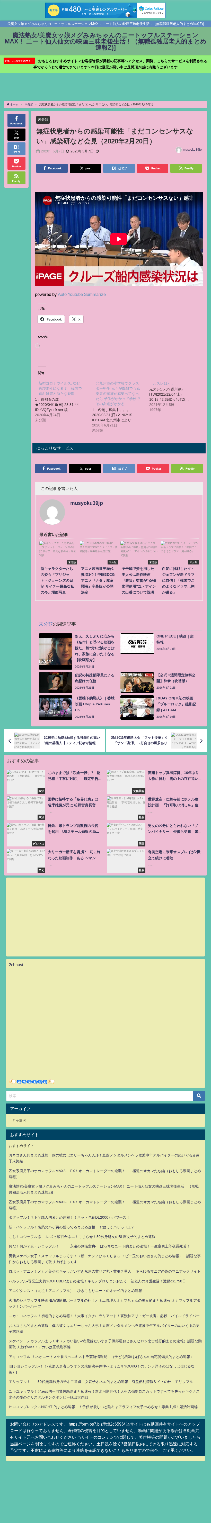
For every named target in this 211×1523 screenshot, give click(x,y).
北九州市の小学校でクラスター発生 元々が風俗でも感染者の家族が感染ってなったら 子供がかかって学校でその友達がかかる (118, 393)
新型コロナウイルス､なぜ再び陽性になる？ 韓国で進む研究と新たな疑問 (60, 388)
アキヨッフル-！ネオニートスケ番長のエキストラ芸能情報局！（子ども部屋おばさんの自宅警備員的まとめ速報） (101, 1356)
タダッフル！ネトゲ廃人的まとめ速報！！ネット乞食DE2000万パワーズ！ (69, 1217)
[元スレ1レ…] (177, 396)
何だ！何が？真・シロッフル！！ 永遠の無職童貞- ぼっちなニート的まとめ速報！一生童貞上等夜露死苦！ (99, 1246)
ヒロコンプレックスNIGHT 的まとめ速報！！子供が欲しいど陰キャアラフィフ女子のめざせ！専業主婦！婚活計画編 (103, 1407)
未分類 (43, 119)
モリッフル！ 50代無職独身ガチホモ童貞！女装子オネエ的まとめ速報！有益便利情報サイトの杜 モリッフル (101, 1381)
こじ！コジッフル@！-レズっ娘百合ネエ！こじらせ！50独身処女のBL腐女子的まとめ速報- (83, 1236)
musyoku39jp (192, 149)
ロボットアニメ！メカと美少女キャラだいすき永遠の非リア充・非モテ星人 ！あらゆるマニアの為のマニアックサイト (105, 1271)
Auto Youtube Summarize (82, 294)
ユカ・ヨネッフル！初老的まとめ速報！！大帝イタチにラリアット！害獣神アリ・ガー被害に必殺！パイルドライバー (104, 1316)
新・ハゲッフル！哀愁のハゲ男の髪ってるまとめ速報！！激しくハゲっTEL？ (71, 1227)
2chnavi (16, 965)
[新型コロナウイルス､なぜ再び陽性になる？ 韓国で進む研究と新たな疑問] (63, 401)
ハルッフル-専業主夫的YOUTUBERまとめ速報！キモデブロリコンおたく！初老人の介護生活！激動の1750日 (97, 1281)
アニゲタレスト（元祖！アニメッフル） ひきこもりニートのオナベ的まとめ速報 (75, 1290)
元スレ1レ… (163, 383)
